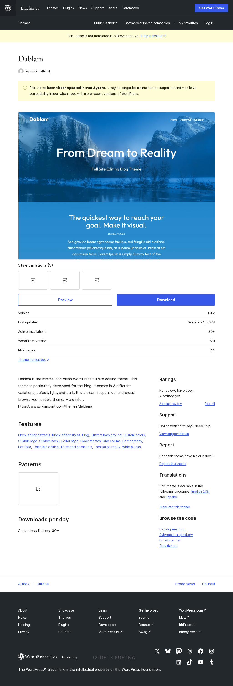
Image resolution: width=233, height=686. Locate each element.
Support (105, 617)
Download (166, 300)
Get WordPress (211, 8)
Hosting (24, 625)
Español (172, 497)
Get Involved (148, 610)
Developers (107, 625)
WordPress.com (193, 610)
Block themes (90, 441)
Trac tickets (168, 545)
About (22, 610)
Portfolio (24, 447)
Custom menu (49, 441)
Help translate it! (153, 36)
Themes (24, 23)
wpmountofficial (38, 71)
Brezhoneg (69, 657)
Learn (103, 610)
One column (112, 441)
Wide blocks (131, 447)
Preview (65, 300)
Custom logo (27, 441)
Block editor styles (66, 435)
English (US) (200, 491)
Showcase (66, 610)
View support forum (174, 434)
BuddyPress (190, 632)
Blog (85, 435)
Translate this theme (174, 507)
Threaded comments (76, 447)
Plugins (63, 625)
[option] (38, 488)
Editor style (70, 441)
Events (144, 617)
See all (210, 404)
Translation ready (107, 447)
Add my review (170, 404)
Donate (146, 625)
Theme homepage (32, 359)
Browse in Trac (170, 540)
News (22, 617)
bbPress (187, 625)
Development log (172, 529)
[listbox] (83, 488)
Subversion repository (176, 535)
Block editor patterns (34, 435)
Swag (145, 632)
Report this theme (172, 464)
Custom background (106, 435)
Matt (184, 617)
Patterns (64, 632)
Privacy (23, 632)
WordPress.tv (111, 632)
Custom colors (134, 435)
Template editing (46, 447)
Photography (132, 441)
